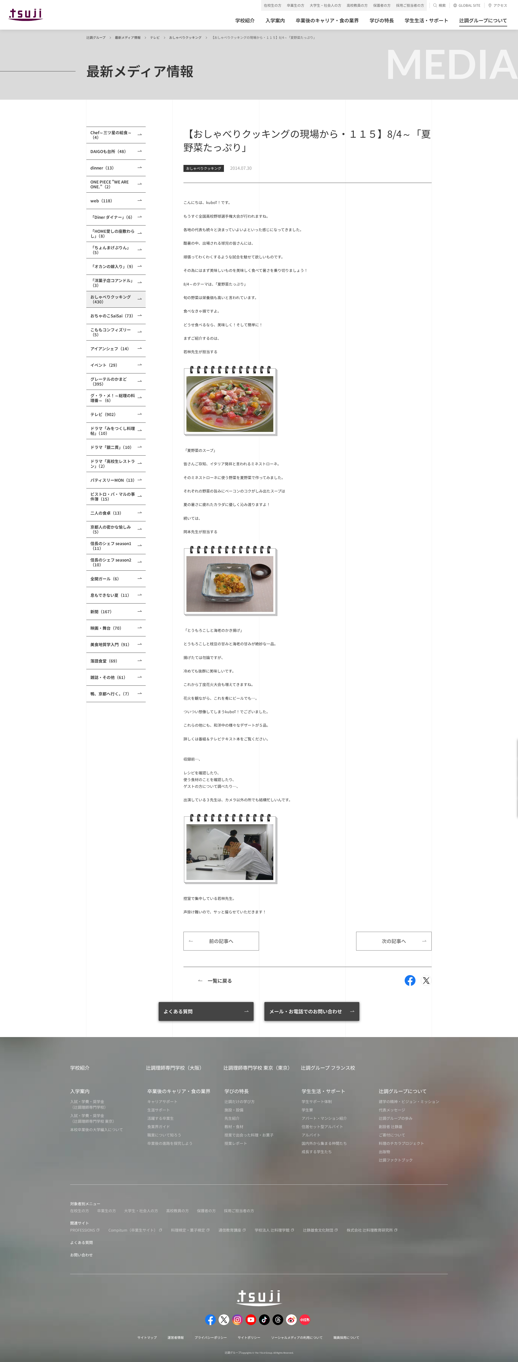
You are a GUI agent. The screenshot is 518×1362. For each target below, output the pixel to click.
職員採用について (346, 1337)
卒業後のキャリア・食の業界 (178, 1090)
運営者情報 (176, 1337)
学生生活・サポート (323, 1090)
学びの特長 (236, 1090)
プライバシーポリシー (211, 1337)
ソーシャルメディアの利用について (297, 1337)
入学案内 (80, 1090)
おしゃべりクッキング (185, 37)
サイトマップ (147, 1337)
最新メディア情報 (128, 37)
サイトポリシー (249, 1337)
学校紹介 (80, 1067)
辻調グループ (95, 37)
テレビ (155, 37)
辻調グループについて (403, 1090)
